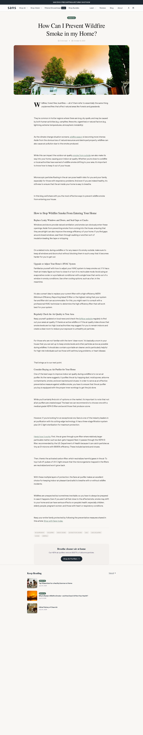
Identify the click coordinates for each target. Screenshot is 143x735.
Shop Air (22, 8)
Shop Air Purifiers (70, 559)
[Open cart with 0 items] (133, 8)
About (120, 8)
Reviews (103, 8)
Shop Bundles (74, 8)
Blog (111, 8)
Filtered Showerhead (55, 8)
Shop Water (35, 8)
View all (111, 573)
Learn (92, 8)
